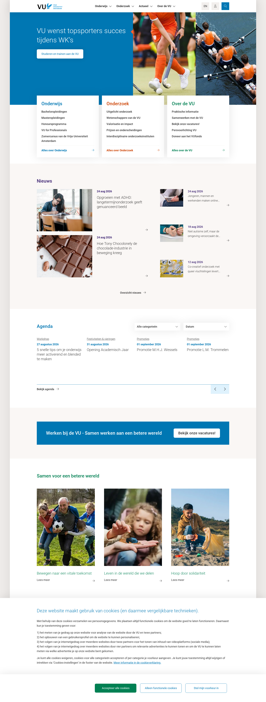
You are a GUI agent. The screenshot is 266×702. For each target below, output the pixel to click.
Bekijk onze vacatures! (196, 433)
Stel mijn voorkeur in (206, 688)
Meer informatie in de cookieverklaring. (137, 662)
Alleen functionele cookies (161, 688)
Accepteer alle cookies (115, 688)
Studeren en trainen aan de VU (60, 53)
